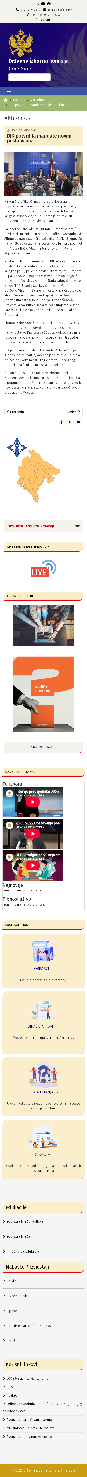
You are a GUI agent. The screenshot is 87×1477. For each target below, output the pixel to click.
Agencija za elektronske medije (29, 1437)
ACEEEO (12, 1395)
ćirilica (39, 20)
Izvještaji (13, 1341)
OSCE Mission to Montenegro (27, 1378)
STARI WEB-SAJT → (43, 747)
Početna (19, 100)
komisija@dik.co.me (60, 10)
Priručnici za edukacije (23, 1251)
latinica (50, 20)
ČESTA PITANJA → (43, 1092)
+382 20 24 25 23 (30, 10)
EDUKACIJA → (43, 1154)
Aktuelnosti (39, 100)
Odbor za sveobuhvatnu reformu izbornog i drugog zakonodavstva (42, 1407)
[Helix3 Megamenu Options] (9, 91)
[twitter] (37, 4)
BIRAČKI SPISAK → (43, 1026)
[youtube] (43, 4)
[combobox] (29, 77)
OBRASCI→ (43, 968)
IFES (10, 1387)
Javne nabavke (18, 1296)
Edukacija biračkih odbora (25, 1221)
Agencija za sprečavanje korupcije (31, 1420)
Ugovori (12, 1311)
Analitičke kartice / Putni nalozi (29, 1326)
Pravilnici (13, 1281)
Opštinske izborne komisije (31, 526)
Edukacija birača (18, 1236)
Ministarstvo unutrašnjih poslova (31, 1428)
